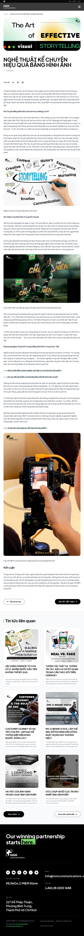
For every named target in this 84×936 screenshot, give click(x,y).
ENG (74, 1)
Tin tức (6, 14)
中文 (79, 1)
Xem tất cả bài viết (66, 814)
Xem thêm (12, 814)
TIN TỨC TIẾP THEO (66, 601)
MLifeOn (12, 883)
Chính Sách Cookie (46, 926)
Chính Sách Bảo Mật (46, 921)
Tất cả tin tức (15, 601)
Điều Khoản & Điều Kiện (64, 921)
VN (70, 1)
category (10, 70)
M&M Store (30, 883)
